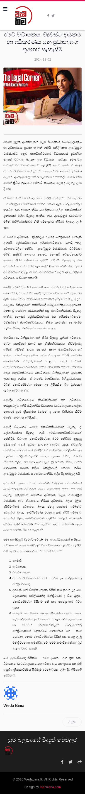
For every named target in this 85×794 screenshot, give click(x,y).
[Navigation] (5, 9)
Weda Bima (13, 705)
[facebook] (48, 16)
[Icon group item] (62, 762)
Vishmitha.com (50, 787)
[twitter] (53, 16)
